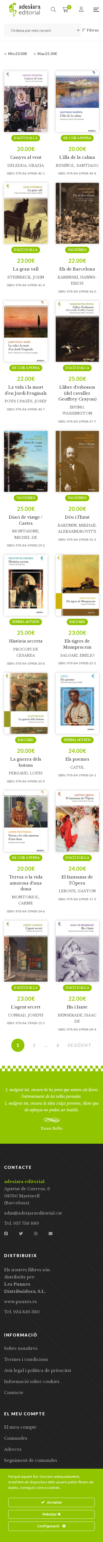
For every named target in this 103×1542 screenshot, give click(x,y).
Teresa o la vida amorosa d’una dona (26, 882)
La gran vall (25, 269)
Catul (77, 767)
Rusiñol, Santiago (77, 165)
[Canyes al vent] (26, 101)
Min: (17, 53)
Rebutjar (50, 1514)
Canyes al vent (25, 157)
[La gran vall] (26, 213)
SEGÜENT (80, 1045)
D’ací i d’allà (25, 138)
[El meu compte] (82, 9)
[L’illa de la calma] (77, 101)
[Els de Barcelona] (77, 213)
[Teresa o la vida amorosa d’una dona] (26, 821)
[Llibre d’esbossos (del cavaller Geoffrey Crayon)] (77, 331)
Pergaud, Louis (26, 773)
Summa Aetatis (25, 622)
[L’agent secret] (26, 951)
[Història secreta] (26, 585)
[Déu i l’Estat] (77, 461)
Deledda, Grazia (25, 165)
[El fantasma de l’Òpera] (77, 821)
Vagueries (77, 250)
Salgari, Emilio (77, 655)
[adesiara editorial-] (24, 9)
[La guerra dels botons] (26, 703)
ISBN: (11, 173)
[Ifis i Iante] (77, 951)
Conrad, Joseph (25, 1015)
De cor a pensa (77, 138)
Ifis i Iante (77, 1007)
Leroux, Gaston (77, 891)
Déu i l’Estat (77, 517)
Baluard (77, 622)
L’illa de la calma (77, 157)
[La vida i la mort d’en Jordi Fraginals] (26, 331)
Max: (47, 53)
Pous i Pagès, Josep (26, 401)
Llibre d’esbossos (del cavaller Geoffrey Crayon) (77, 393)
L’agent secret (25, 1007)
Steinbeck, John (25, 277)
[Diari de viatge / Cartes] (26, 461)
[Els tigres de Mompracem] (77, 585)
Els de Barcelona (77, 269)
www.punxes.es (20, 1301)
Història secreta (26, 641)
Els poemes (77, 759)
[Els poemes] (77, 703)
